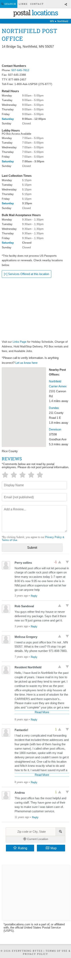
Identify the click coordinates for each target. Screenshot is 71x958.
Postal (35, 12)
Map (53, 848)
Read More (42, 712)
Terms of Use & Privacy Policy (47, 952)
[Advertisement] (35, 56)
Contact (37, 3)
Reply (34, 595)
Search (10, 3)
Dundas (54, 407)
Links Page (19, 341)
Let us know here (26, 362)
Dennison (55, 429)
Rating (22, 848)
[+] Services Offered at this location (26, 274)
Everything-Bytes (27, 950)
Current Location (37, 839)
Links (23, 3)
